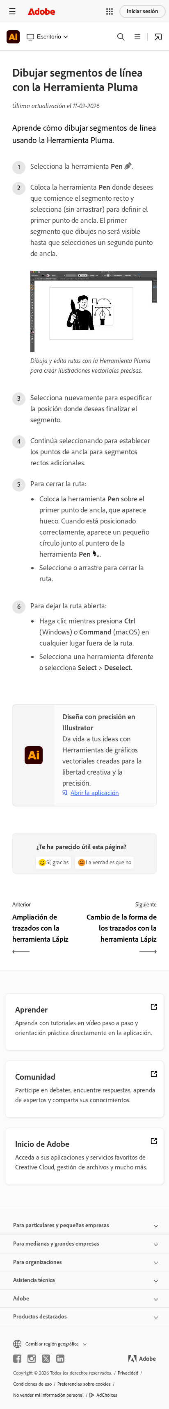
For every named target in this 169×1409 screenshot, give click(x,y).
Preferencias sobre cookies (84, 1384)
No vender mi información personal (48, 1395)
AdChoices (106, 1395)
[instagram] (31, 1359)
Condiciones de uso (32, 1384)
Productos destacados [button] (40, 1316)
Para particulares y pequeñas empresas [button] (61, 1225)
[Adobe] (41, 11)
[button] (109, 11)
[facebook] (17, 1359)
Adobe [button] (21, 1298)
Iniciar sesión (142, 11)
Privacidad (128, 1373)
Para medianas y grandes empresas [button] (56, 1243)
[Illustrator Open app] (158, 37)
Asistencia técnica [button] (34, 1280)
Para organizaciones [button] (37, 1262)
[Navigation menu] (12, 11)
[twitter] (46, 1359)
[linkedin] (60, 1359)
